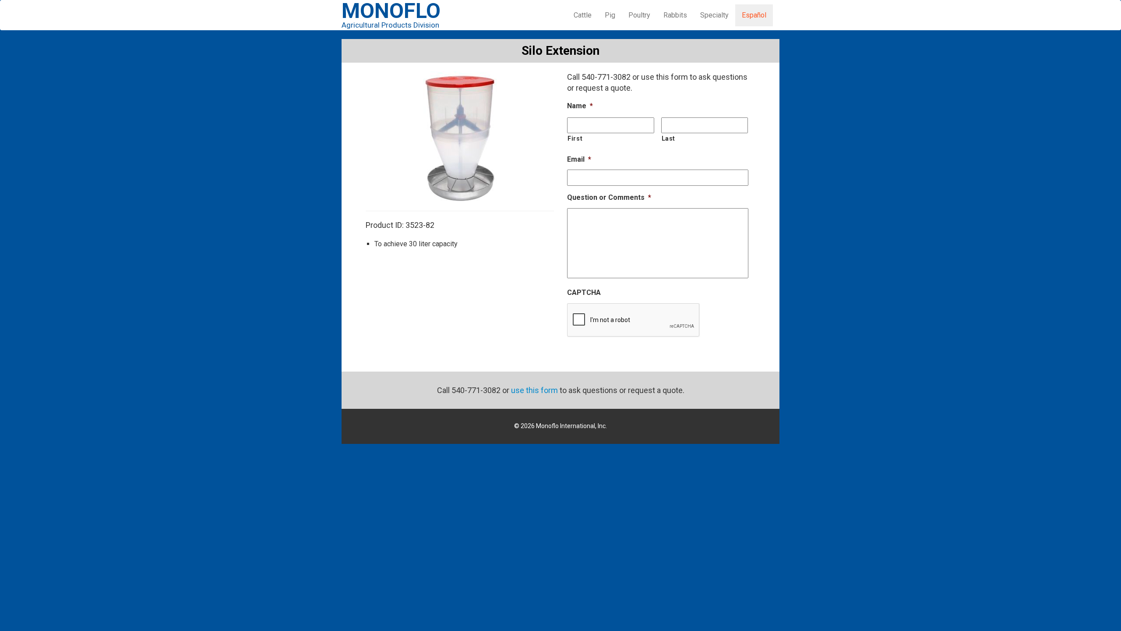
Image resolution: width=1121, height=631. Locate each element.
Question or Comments (609, 197)
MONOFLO (391, 15)
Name (580, 106)
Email (579, 159)
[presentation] (633, 320)
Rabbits (675, 15)
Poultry (639, 15)
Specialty (714, 15)
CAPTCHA (584, 292)
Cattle (583, 15)
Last (669, 138)
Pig (610, 15)
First (575, 138)
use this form (534, 390)
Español (754, 15)
